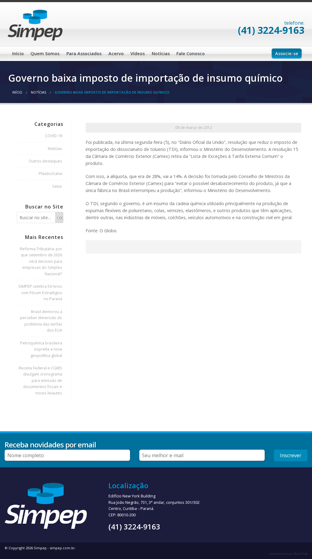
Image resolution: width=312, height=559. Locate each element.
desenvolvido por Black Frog (288, 554)
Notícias (161, 53)
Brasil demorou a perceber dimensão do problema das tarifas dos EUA (41, 321)
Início (18, 53)
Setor (57, 186)
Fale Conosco (190, 53)
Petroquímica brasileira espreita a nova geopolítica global (41, 349)
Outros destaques (45, 161)
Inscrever (290, 455)
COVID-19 (53, 135)
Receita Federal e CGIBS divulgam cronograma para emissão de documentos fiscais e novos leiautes (40, 380)
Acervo (116, 53)
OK (59, 218)
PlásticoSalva (50, 173)
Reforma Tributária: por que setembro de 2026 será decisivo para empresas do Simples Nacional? (41, 261)
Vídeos (137, 53)
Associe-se (286, 53)
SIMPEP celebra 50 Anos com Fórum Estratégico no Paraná (40, 292)
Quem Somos (44, 53)
